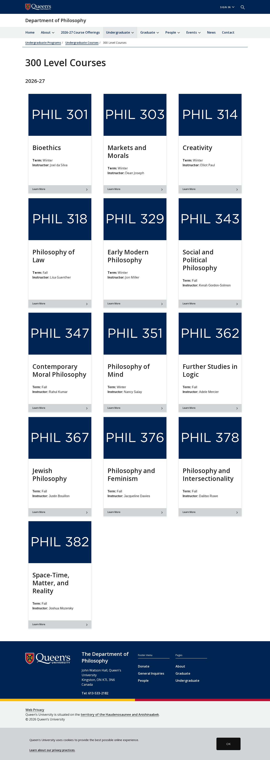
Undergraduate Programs (43, 42)
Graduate (183, 673)
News (211, 32)
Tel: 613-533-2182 (95, 693)
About (180, 666)
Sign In (225, 7)
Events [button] (192, 32)
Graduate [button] (148, 32)
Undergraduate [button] (118, 32)
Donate (143, 666)
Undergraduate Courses (81, 42)
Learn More (38, 189)
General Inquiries (151, 673)
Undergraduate (187, 680)
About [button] (46, 32)
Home (30, 32)
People (143, 680)
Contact (228, 32)
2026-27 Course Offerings (80, 32)
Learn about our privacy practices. (52, 750)
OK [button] (228, 744)
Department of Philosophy (55, 20)
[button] (241, 7)
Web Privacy (34, 710)
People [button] (171, 32)
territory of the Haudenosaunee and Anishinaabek (120, 714)
